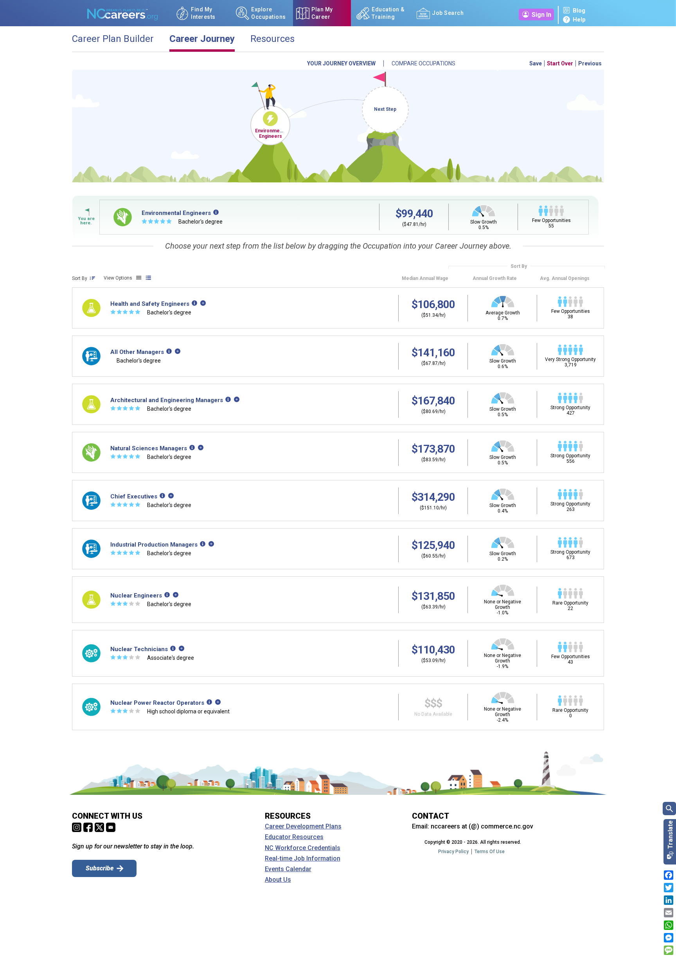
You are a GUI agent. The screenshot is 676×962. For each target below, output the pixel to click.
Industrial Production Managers (154, 544)
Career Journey (202, 39)
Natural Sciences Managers (148, 448)
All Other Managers (137, 352)
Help (579, 19)
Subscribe (99, 868)
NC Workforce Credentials (302, 848)
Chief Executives (133, 496)
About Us (278, 880)
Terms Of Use (490, 851)
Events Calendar (288, 869)
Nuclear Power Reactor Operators (157, 702)
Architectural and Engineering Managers (166, 400)
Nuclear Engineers (136, 595)
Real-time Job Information (302, 858)
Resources (272, 39)
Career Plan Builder (113, 39)
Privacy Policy (453, 851)
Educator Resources (294, 837)
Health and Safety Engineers (149, 303)
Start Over (560, 63)
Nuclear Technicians (139, 649)
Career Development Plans (303, 826)
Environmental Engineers (271, 133)
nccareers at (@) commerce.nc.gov (482, 826)
